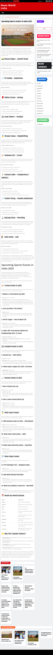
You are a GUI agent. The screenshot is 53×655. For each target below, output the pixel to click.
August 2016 (39, 88)
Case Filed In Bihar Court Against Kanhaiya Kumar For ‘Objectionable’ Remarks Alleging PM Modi (17, 603)
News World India (8, 7)
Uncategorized (40, 124)
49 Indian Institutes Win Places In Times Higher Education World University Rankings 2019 (17, 589)
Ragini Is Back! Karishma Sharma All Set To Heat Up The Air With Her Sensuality (5, 589)
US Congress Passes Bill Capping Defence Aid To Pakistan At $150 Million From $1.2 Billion (5, 603)
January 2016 (39, 106)
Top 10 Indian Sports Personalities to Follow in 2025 (5, 577)
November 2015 (40, 111)
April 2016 (39, 98)
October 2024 (39, 86)
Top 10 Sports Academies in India (17, 578)
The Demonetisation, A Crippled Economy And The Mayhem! (29, 570)
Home (3, 13)
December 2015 (40, 108)
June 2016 (39, 93)
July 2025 (39, 83)
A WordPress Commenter (42, 71)
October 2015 (39, 113)
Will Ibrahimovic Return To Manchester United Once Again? (29, 588)
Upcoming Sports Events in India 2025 (12, 17)
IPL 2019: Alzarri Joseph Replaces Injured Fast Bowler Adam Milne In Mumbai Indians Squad (29, 603)
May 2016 (39, 96)
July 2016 (39, 91)
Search (40, 21)
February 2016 (40, 103)
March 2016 (39, 101)
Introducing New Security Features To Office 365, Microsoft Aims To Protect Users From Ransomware (5, 617)
